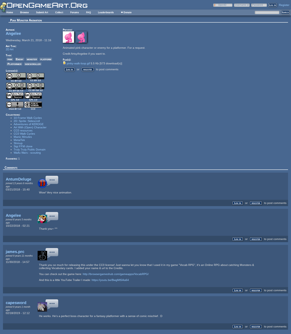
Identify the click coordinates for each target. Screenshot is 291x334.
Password (257, 5)
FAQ (88, 12)
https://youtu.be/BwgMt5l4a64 (110, 280)
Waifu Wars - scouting (27, 152)
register (87, 69)
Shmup (18, 143)
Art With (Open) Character (30, 127)
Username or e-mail (242, 5)
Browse (24, 12)
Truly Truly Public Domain (30, 149)
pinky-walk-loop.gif (78, 63)
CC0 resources (23, 130)
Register (284, 5)
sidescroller (33, 64)
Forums (74, 12)
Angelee (13, 33)
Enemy (19, 59)
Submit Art (42, 12)
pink (10, 59)
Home (9, 12)
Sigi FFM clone (23, 146)
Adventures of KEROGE (29, 124)
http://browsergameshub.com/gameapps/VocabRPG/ (116, 274)
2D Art (9, 49)
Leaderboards (106, 12)
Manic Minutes (23, 136)
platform (45, 59)
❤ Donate (126, 12)
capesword (16, 303)
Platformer (14, 64)
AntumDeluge (18, 179)
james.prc (15, 251)
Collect (59, 12)
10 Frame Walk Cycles (28, 117)
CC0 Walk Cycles (24, 133)
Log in (69, 69)
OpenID (222, 5)
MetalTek (19, 140)
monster (32, 59)
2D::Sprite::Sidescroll (27, 121)
